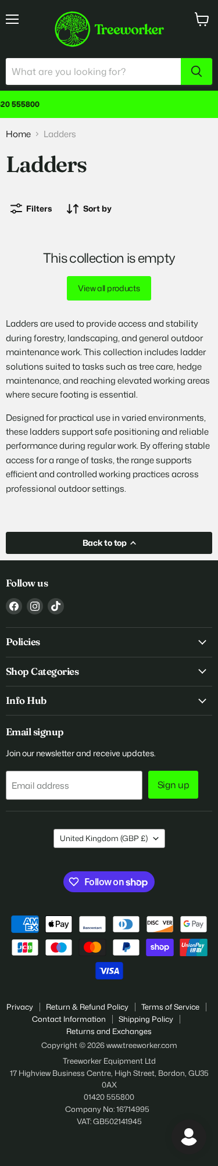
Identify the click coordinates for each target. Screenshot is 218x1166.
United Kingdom (104, 838)
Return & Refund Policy (87, 1007)
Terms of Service (170, 1007)
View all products (109, 288)
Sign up (174, 784)
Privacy (19, 1007)
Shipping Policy (146, 1019)
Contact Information (69, 1019)
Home (18, 134)
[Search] (196, 71)
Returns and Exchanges (109, 1031)
